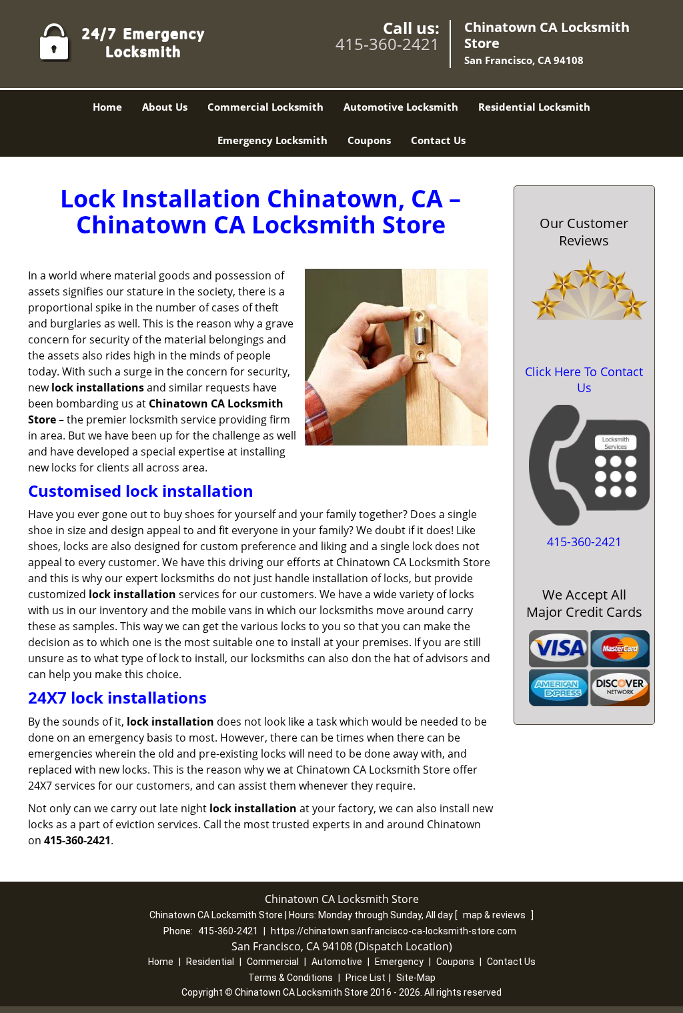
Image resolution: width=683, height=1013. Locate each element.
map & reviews (495, 915)
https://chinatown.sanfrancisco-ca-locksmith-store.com (393, 931)
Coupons (369, 140)
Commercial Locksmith (265, 106)
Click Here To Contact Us (584, 379)
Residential (210, 961)
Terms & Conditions (290, 977)
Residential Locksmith (534, 106)
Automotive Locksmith (401, 106)
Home (107, 106)
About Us (164, 106)
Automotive (336, 961)
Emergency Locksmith (272, 140)
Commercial (273, 961)
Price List (366, 977)
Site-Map (416, 977)
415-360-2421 (387, 44)
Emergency (399, 961)
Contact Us (438, 140)
